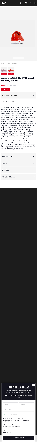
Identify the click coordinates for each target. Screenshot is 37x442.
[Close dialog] (33, 385)
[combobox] (6, 414)
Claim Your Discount (18, 437)
